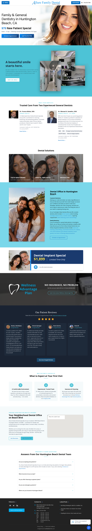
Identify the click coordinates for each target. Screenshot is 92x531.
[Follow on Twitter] (13, 505)
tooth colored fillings (71, 217)
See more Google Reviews (46, 360)
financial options (76, 396)
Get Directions (14, 438)
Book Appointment (17, 510)
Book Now (76, 2)
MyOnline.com (50, 528)
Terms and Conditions (50, 526)
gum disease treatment (67, 231)
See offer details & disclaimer (46, 267)
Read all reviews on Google (59, 315)
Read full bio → (23, 131)
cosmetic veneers (67, 215)
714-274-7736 (87, 2)
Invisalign (52, 215)
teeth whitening (62, 217)
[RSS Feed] (17, 505)
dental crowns (59, 215)
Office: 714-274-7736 (41, 510)
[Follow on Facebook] (10, 505)
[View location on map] (81, 2)
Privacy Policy (40, 526)
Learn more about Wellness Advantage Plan (61, 293)
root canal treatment (55, 231)
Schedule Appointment (10, 36)
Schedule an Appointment (58, 237)
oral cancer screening (59, 233)
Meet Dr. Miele (12, 80)
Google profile (47, 398)
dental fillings (58, 229)
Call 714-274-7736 (27, 36)
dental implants (66, 214)
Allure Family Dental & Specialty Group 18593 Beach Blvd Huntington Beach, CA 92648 (45, 506)
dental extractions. (70, 233)
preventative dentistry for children (71, 229)
